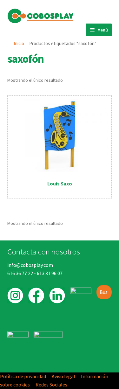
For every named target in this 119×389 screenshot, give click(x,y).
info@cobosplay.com (30, 265)
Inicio (19, 43)
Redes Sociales (51, 384)
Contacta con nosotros (43, 252)
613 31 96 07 (50, 273)
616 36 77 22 (20, 273)
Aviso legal (63, 376)
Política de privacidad (23, 376)
